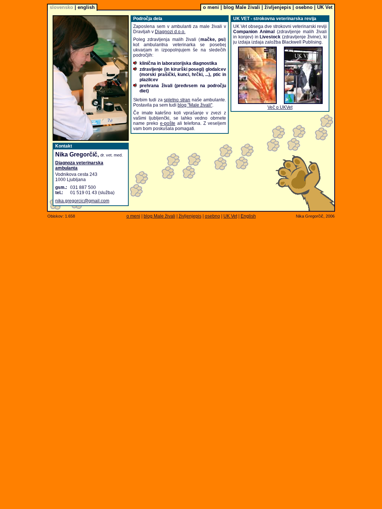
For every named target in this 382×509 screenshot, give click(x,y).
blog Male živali (241, 7)
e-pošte (167, 123)
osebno (304, 7)
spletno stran (177, 99)
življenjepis (277, 7)
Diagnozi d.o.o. (170, 31)
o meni (211, 7)
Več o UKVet (279, 107)
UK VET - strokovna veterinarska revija (274, 18)
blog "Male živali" (195, 105)
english (86, 7)
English (248, 216)
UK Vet (324, 7)
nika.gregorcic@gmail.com (82, 200)
